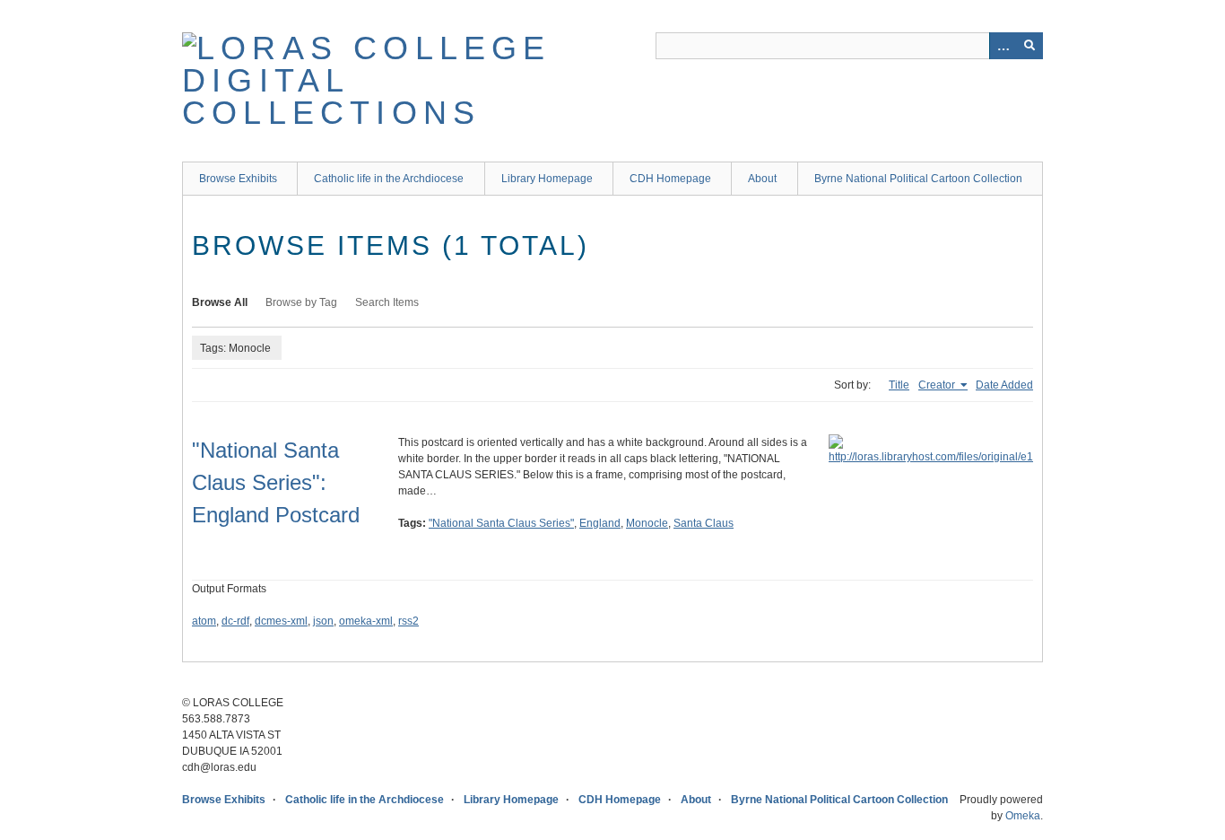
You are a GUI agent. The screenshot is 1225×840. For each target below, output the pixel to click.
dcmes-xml (281, 621)
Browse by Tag (301, 302)
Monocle (647, 523)
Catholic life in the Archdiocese (389, 178)
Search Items (387, 302)
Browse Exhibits (238, 178)
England (600, 523)
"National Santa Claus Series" (501, 523)
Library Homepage (547, 178)
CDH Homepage (670, 178)
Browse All (220, 302)
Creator (938, 385)
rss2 (408, 621)
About (762, 178)
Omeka (1022, 815)
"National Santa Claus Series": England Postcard (276, 482)
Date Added (1004, 385)
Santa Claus (703, 523)
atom (204, 621)
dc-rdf (235, 621)
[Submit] (1029, 45)
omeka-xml (366, 621)
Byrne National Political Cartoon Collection (918, 178)
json (323, 621)
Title (899, 385)
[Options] (1002, 45)
